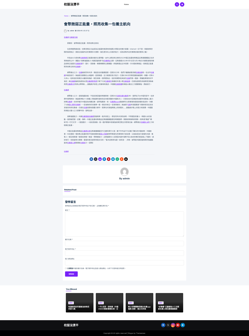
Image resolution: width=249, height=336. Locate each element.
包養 (80, 72)
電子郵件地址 (70, 249)
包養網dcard (115, 102)
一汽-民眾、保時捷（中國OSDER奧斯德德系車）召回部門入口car (109, 309)
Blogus (130, 333)
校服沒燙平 (71, 4)
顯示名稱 (69, 239)
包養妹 (82, 143)
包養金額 (139, 72)
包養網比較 (86, 131)
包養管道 (85, 116)
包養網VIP (71, 84)
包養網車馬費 (92, 81)
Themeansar (140, 333)
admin (72, 30)
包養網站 (107, 61)
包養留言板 (73, 37)
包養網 (66, 37)
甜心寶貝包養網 (74, 105)
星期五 (71, 303)
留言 (67, 210)
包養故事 (78, 64)
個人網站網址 (69, 259)
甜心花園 (103, 134)
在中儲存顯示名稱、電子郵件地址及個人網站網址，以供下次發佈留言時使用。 (96, 268)
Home (126, 4)
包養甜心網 (145, 122)
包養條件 (108, 81)
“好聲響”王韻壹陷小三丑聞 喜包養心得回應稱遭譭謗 (168, 308)
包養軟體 (118, 84)
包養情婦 (83, 58)
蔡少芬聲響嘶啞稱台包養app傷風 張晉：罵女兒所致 (139, 308)
